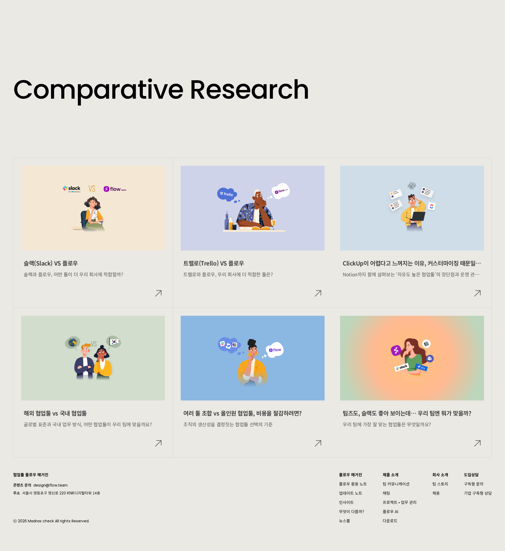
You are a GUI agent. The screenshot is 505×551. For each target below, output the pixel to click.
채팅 (386, 493)
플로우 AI (390, 511)
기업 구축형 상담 (478, 493)
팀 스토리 (440, 484)
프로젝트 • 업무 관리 (400, 502)
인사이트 (346, 502)
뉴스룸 (344, 520)
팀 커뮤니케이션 (396, 484)
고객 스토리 (148, 10)
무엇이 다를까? (351, 511)
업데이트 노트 (350, 493)
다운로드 (390, 520)
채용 (436, 493)
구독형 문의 (473, 484)
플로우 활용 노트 (353, 484)
